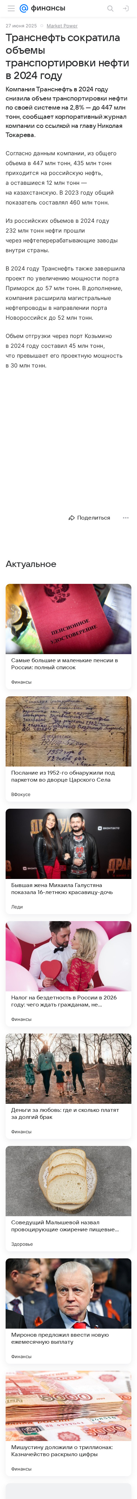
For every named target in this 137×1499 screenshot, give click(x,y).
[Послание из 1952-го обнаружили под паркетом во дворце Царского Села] (68, 749)
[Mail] (24, 8)
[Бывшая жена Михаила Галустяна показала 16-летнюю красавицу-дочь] (68, 861)
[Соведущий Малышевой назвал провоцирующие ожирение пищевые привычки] (68, 1198)
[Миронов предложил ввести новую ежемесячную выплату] (68, 1311)
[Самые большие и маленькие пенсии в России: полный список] (68, 636)
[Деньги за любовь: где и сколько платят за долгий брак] (68, 1086)
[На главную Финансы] (46, 8)
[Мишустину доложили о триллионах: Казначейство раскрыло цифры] (68, 1423)
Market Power (62, 25)
